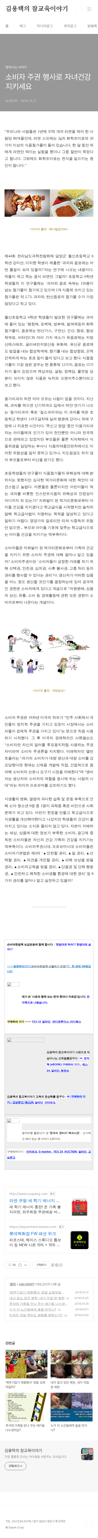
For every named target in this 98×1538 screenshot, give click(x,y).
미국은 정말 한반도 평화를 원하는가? (35, 1315)
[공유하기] (20, 1265)
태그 (23, 26)
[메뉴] (89, 8)
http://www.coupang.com (28, 1194)
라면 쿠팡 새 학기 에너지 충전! (34, 1200)
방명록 (92, 26)
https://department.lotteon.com (32, 1227)
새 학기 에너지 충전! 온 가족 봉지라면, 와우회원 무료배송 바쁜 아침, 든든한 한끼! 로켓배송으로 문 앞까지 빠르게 (35, 1209)
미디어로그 (45, 26)
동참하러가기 (21, 966)
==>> (10, 966)
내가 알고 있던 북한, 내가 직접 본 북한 (36, 1298)
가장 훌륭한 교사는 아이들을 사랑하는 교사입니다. (36, 1457)
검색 (78, 9)
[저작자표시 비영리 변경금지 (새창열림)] (56, 1265)
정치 (13, 1284)
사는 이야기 (26, 1284)
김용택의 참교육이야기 (36, 9)
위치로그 (70, 26)
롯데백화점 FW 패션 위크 (32, 1233)
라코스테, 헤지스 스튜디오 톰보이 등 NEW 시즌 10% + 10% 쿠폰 (35, 1242)
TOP (89, 1523)
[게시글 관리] (25, 1265)
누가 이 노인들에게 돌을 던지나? (32, 1309)
